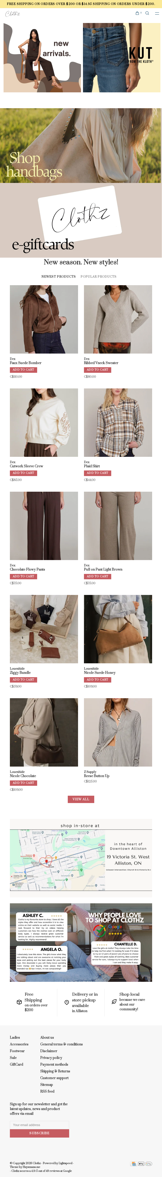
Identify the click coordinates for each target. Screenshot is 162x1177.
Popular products (99, 277)
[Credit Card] (133, 1165)
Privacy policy (51, 1058)
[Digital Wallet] (145, 1165)
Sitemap (46, 1085)
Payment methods (54, 1064)
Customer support (54, 1078)
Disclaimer (48, 1051)
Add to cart (23, 370)
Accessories (19, 1044)
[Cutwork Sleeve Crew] (44, 423)
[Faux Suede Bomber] (44, 320)
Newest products (58, 277)
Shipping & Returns (55, 1071)
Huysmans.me (31, 1167)
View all (81, 799)
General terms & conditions (61, 1044)
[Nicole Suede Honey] (118, 630)
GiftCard (16, 1064)
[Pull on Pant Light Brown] (118, 526)
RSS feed (47, 1091)
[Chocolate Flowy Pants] (44, 526)
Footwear (17, 1051)
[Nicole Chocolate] (44, 733)
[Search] (147, 14)
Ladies (15, 1037)
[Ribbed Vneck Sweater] (118, 320)
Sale (13, 1058)
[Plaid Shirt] (118, 423)
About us (47, 1037)
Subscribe (39, 1133)
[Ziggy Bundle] (44, 630)
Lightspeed (65, 1163)
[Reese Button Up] (118, 733)
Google (67, 1171)
